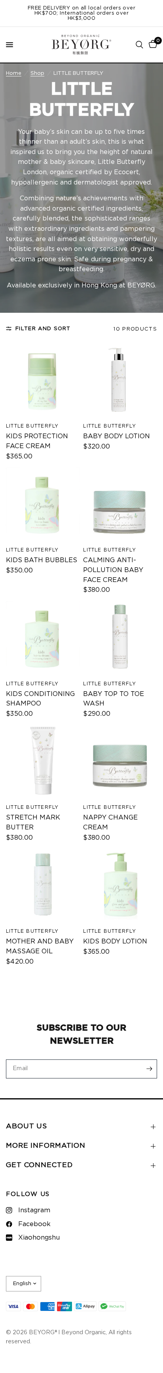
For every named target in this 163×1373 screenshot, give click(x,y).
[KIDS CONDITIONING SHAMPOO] (43, 638)
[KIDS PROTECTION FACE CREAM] (43, 381)
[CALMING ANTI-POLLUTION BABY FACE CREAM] (120, 505)
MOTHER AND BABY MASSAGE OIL (40, 946)
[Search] (139, 45)
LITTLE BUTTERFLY (32, 426)
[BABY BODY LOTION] (120, 381)
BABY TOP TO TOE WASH (113, 699)
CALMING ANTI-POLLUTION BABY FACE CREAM (113, 570)
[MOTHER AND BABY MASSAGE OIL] (43, 886)
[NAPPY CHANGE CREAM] (120, 762)
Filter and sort (43, 328)
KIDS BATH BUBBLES (41, 560)
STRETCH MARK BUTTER (33, 822)
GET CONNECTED (39, 1165)
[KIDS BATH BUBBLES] (43, 505)
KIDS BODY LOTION (115, 941)
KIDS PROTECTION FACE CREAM (37, 441)
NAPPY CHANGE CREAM (110, 822)
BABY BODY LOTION (116, 436)
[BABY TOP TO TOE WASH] (120, 638)
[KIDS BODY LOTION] (120, 886)
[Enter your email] (149, 1068)
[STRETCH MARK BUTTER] (43, 762)
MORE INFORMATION (45, 1145)
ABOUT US (26, 1126)
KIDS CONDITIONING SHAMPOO (40, 699)
